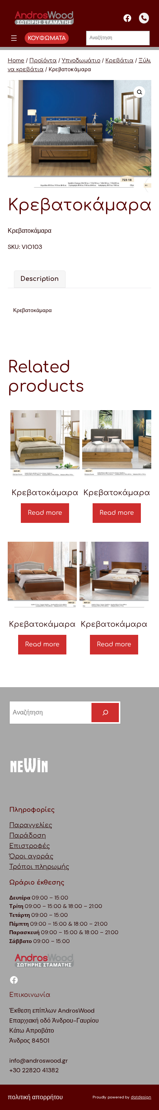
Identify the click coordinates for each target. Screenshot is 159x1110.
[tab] (39, 279)
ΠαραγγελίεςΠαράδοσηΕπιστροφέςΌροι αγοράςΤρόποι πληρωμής (39, 846)
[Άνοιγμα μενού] (14, 38)
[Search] (105, 712)
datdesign (141, 1097)
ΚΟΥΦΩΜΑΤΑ (47, 38)
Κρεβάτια (119, 60)
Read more (45, 512)
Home (16, 60)
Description (39, 278)
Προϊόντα (43, 60)
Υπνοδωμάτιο (81, 60)
